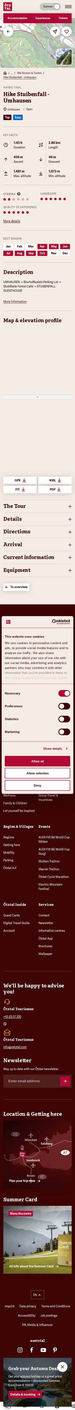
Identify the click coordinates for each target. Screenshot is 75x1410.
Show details (52, 748)
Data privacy (27, 1306)
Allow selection (37, 773)
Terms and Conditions (55, 1306)
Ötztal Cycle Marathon (54, 877)
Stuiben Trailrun (49, 861)
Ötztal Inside (14, 905)
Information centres (52, 931)
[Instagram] (20, 1350)
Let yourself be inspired (19, 811)
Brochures (45, 946)
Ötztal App (46, 938)
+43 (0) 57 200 (12, 1016)
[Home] (5, 73)
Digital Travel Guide (16, 923)
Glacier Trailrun (49, 869)
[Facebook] (31, 1350)
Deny (37, 785)
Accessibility (26, 1315)
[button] (37, 506)
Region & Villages (18, 826)
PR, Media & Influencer (37, 1325)
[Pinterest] (55, 1350)
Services (46, 905)
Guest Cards (11, 915)
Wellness (9, 795)
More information (15, 302)
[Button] (65, 1081)
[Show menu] (68, 6)
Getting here (11, 845)
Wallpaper (45, 954)
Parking (8, 860)
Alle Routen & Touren (29, 73)
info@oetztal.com (15, 1047)
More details (11, 221)
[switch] (64, 706)
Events (44, 826)
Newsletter (46, 923)
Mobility (8, 852)
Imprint (9, 1306)
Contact (44, 915)
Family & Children (15, 803)
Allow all (37, 761)
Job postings (48, 1315)
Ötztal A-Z (9, 868)
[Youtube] (43, 1350)
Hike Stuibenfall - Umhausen (19, 77)
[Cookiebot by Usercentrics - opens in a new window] (53, 622)
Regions (8, 837)
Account (9, 931)
